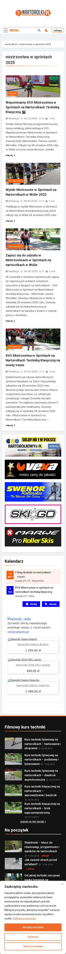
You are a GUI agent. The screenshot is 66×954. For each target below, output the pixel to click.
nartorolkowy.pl (18, 631)
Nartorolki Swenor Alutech (33, 644)
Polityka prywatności (24, 918)
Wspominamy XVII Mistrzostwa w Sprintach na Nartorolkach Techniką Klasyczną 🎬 (32, 107)
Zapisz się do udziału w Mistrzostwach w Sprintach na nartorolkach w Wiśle (28, 260)
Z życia (30, 869)
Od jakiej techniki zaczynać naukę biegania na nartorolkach (42, 880)
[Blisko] (62, 884)
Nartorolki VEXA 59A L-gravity (33, 664)
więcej (9, 155)
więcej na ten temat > (33, 821)
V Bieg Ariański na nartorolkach (33, 572)
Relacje (13, 93)
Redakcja (14, 118)
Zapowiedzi (15, 346)
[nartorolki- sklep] (19, 619)
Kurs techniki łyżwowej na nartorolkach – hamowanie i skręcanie (42, 744)
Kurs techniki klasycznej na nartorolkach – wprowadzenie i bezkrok (42, 791)
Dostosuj (33, 936)
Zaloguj (58, 30)
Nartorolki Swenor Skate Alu (33, 685)
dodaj (33, 604)
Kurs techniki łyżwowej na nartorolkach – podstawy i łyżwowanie (41, 760)
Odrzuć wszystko (33, 946)
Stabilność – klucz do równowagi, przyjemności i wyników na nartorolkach (41, 847)
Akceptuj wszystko (33, 927)
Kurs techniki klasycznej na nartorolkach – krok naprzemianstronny (42, 808)
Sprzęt (45, 856)
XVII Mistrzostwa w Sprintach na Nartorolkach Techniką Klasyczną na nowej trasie (33, 360)
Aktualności (16, 181)
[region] (33, 917)
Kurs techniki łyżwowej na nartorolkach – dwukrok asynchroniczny (41, 775)
